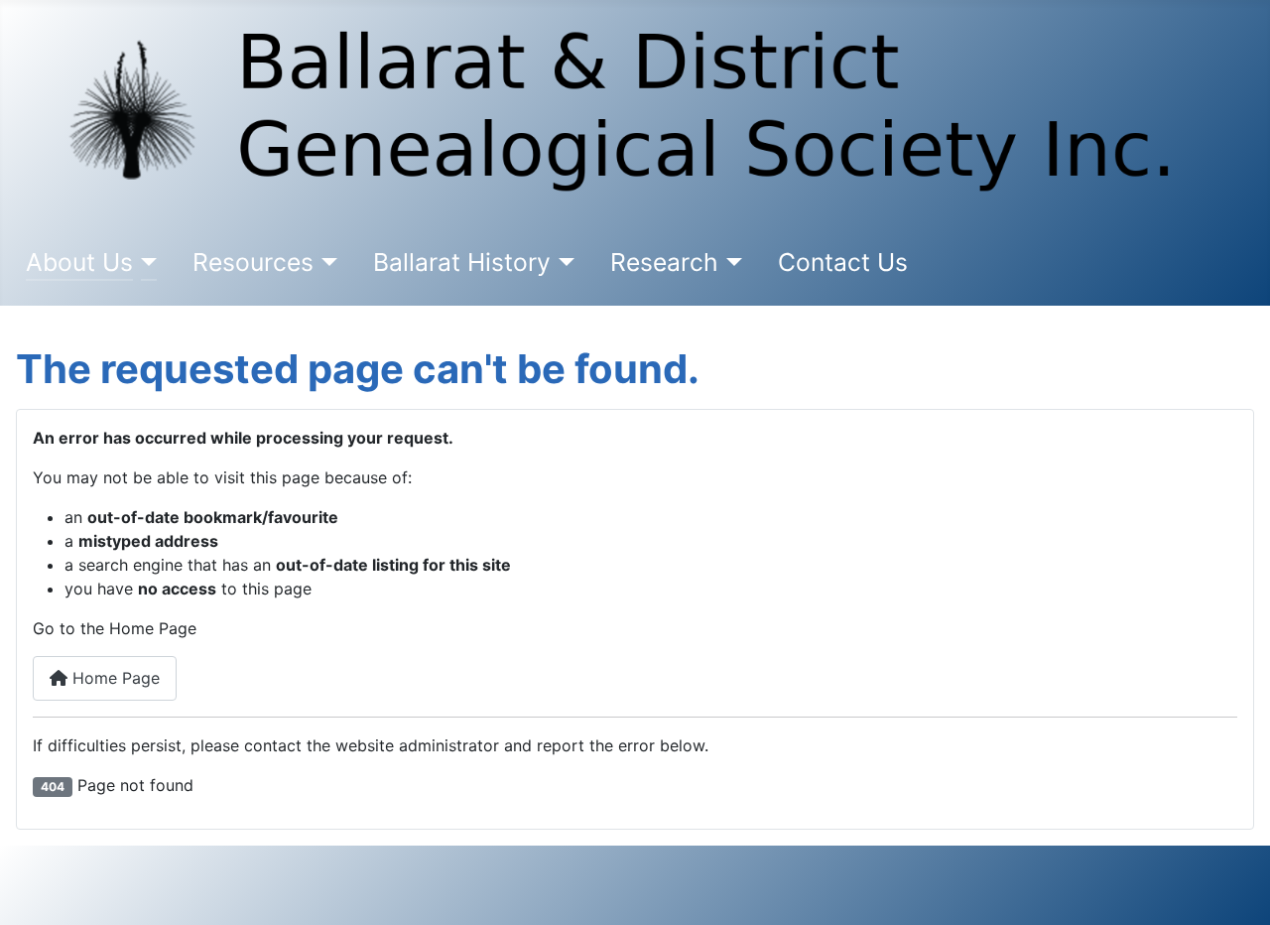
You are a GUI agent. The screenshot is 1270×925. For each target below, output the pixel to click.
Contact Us (843, 262)
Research (664, 262)
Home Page (113, 678)
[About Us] (145, 262)
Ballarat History (462, 262)
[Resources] (326, 262)
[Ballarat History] (563, 262)
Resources (253, 262)
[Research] (730, 262)
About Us (79, 262)
